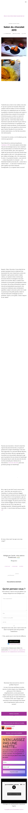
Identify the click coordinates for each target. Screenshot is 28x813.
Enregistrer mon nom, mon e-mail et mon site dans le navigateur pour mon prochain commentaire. (14, 629)
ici (2, 510)
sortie (21, 566)
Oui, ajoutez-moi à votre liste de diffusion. (14, 636)
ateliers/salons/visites (14, 23)
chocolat (7, 566)
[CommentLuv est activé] (14, 644)
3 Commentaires (7, 33)
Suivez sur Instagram (15, 794)
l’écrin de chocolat (13, 462)
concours (15, 566)
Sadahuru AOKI (6, 145)
